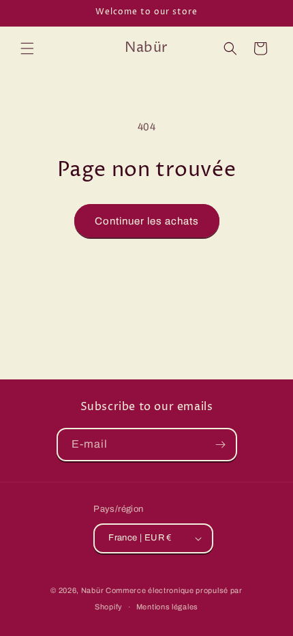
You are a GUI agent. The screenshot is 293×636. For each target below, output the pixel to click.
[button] (27, 48)
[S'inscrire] (221, 444)
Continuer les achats (147, 221)
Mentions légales (167, 607)
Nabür (92, 590)
